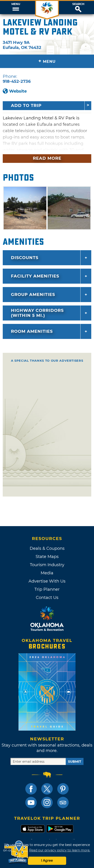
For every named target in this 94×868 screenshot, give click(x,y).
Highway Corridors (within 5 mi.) (37, 313)
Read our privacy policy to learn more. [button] (59, 850)
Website (18, 91)
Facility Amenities (35, 276)
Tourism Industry (47, 564)
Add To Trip (26, 105)
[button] (15, 8)
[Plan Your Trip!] (16, 852)
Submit (74, 762)
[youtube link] (31, 802)
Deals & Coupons (47, 548)
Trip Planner (47, 589)
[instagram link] (47, 802)
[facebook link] (31, 789)
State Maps (47, 556)
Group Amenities (33, 294)
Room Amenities (32, 331)
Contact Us (47, 597)
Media (47, 572)
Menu (15, 4)
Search (78, 4)
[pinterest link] (63, 789)
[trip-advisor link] (63, 802)
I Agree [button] (47, 860)
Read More (47, 158)
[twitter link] (47, 789)
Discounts (24, 257)
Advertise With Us (47, 581)
